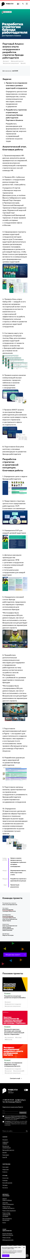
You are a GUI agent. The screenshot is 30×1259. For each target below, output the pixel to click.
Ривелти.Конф (6, 1237)
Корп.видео (5, 1155)
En (19, 3)
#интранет (6, 61)
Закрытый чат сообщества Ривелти (8, 1207)
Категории (5, 1167)
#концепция (8, 1071)
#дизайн (23, 63)
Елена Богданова (7, 909)
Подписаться (23, 1112)
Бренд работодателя (8, 1150)
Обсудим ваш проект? (12, 955)
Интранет (5, 1139)
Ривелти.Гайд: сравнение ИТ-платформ (6, 1214)
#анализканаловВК (18, 1071)
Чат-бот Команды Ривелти (11, 1102)
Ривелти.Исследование (9, 1210)
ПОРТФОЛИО (6, 1164)
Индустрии (5, 1169)
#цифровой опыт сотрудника (13, 1004)
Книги (4, 1222)
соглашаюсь (8, 1121)
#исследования (9, 1037)
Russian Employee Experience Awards (7, 1234)
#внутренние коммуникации (11, 63)
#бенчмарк (18, 1037)
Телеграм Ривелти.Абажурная (8, 1203)
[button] (12, 646)
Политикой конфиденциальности (9, 1251)
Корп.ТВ (4, 1157)
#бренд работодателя (17, 61)
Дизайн (4, 1152)
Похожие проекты (12, 973)
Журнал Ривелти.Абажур (7, 1199)
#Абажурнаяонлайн (7, 1240)
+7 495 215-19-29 (8, 1100)
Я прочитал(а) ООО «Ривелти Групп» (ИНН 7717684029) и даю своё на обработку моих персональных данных (15, 1117)
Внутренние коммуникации (6, 1146)
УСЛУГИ (4, 1137)
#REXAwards (8, 1039)
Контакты (5, 1187)
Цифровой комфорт (5, 1142)
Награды (5, 1185)
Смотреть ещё (15, 1078)
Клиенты (4, 1172)
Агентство (5, 1178)
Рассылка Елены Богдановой (7, 1219)
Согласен (5, 1255)
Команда (5, 1180)
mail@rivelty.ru (20, 1100)
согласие (18, 1118)
